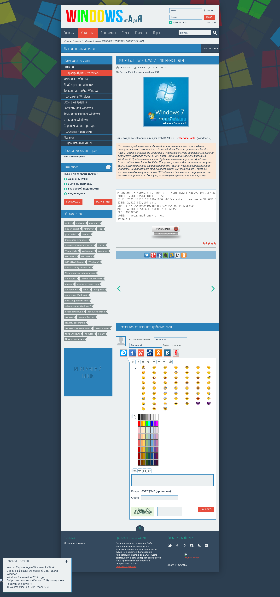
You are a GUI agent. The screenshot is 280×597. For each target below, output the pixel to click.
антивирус (70, 278)
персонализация (74, 311)
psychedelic (71, 234)
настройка (98, 289)
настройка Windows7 (76, 295)
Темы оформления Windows (82, 114)
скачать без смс (86, 317)
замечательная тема (88, 284)
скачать (69, 317)
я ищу (101, 333)
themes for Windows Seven (79, 245)
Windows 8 (86, 256)
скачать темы (102, 328)
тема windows (72, 333)
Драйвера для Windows (79, 85)
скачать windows (145, 72)
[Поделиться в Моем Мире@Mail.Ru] (171, 255)
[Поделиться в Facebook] (159, 255)
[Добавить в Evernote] (165, 255)
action (68, 223)
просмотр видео (96, 311)
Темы (125, 33)
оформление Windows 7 (78, 306)
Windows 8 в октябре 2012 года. (26, 577)
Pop (101, 229)
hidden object (72, 229)
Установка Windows (76, 79)
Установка (87, 33)
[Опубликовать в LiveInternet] (177, 255)
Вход (209, 17)
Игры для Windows (76, 120)
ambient (80, 223)
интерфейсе (71, 289)
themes (86, 234)
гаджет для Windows (91, 278)
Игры (156, 33)
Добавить (206, 509)
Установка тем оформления (80, 273)
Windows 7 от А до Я (73, 41)
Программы (108, 33)
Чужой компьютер (180, 22)
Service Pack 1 (127, 72)
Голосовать (73, 201)
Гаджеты (141, 33)
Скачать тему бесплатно (78, 267)
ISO (157, 72)
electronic (94, 223)
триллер (89, 333)
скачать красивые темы (77, 328)
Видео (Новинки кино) (78, 143)
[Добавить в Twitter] (147, 255)
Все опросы (108, 169)
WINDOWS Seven (74, 262)
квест (86, 289)
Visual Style (71, 251)
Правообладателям (126, 566)
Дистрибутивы (92, 41)
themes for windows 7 (76, 240)
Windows (102, 251)
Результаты (103, 201)
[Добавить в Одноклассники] (184, 255)
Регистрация (211, 22)
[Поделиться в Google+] (153, 255)
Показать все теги (74, 339)
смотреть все (210, 48)
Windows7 (93, 262)
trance (101, 245)
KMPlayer (89, 229)
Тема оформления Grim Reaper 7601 (29, 587)
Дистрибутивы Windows (83, 73)
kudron (141, 67)
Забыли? (210, 10)
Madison (104, 15)
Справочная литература (79, 126)
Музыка (69, 137)
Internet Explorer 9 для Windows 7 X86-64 (31, 567)
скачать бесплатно (75, 322)
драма (68, 284)
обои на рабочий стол (76, 300)
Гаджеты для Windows (78, 108)
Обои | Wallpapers (75, 102)
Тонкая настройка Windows (81, 91)
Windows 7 (70, 256)
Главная (69, 33)
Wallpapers (87, 251)
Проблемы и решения (78, 132)
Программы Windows (77, 97)
